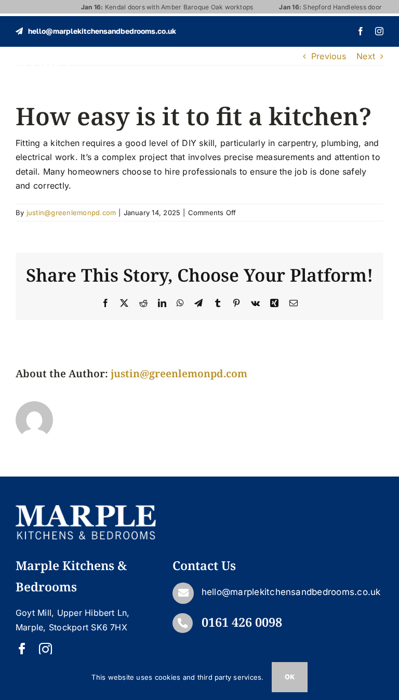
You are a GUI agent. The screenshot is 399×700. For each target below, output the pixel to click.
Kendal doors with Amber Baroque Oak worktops (159, 7)
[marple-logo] (45, 67)
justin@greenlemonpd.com (71, 212)
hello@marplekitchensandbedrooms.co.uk (291, 592)
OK (290, 676)
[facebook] (360, 31)
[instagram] (379, 31)
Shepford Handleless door (322, 7)
